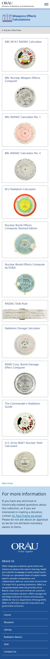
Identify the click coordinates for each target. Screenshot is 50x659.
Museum (9, 622)
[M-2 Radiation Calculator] (25, 202)
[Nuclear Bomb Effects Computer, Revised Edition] (25, 240)
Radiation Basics (13, 637)
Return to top (7, 483)
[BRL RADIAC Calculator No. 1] (25, 130)
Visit (6, 644)
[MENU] (46, 4)
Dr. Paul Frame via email (27, 515)
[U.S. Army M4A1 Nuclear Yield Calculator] (25, 457)
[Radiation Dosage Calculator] (25, 341)
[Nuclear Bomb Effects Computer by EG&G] (25, 279)
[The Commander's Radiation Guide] (25, 418)
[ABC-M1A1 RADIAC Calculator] (25, 54)
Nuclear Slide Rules (12, 30)
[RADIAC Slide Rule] (25, 311)
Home (7, 614)
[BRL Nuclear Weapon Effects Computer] (25, 92)
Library (8, 629)
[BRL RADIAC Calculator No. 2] (25, 166)
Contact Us (10, 651)
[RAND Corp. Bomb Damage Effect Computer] (25, 379)
